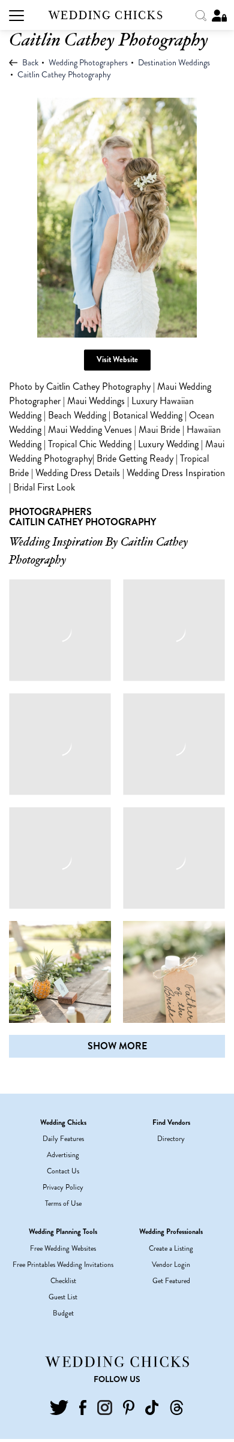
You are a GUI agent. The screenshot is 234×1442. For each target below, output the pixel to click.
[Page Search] (202, 14)
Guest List (63, 1297)
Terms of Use (63, 1203)
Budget (63, 1313)
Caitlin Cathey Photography (64, 74)
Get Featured (171, 1280)
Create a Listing (171, 1248)
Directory (171, 1138)
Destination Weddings (174, 62)
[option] (117, 218)
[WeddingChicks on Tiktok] (151, 1407)
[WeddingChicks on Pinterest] (128, 1407)
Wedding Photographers (88, 62)
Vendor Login (171, 1264)
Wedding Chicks (106, 15)
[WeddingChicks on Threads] (176, 1407)
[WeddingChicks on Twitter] (59, 1407)
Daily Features (63, 1138)
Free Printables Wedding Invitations (63, 1264)
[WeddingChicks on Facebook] (82, 1407)
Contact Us (63, 1171)
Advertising (63, 1154)
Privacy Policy (63, 1187)
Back (29, 62)
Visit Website (117, 359)
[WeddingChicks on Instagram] (104, 1407)
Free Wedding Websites (63, 1248)
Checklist (63, 1280)
